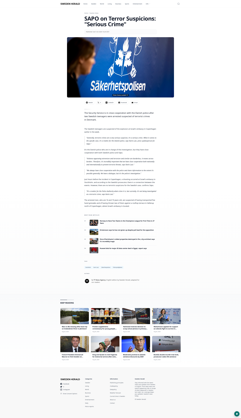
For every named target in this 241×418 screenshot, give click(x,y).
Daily (86, 403)
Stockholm (88, 267)
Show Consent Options (70, 394)
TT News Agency (100, 280)
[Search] (178, 4)
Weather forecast (115, 393)
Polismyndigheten (117, 267)
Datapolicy (113, 389)
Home (85, 4)
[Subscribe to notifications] (236, 413)
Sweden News (94, 13)
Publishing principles (116, 383)
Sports (127, 4)
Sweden (93, 4)
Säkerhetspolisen (105, 267)
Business (118, 4)
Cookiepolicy (114, 386)
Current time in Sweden (117, 396)
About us (113, 400)
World (102, 4)
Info (147, 4)
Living (110, 4)
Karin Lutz (96, 267)
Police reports (89, 406)
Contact (112, 403)
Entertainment (137, 4)
